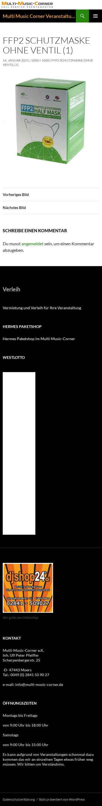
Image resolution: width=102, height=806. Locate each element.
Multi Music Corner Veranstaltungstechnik (39, 16)
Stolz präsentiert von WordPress (62, 799)
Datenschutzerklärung (19, 799)
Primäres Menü (95, 15)
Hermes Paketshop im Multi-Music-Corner (39, 338)
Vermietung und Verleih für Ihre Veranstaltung (42, 307)
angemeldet (32, 243)
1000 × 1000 (40, 60)
